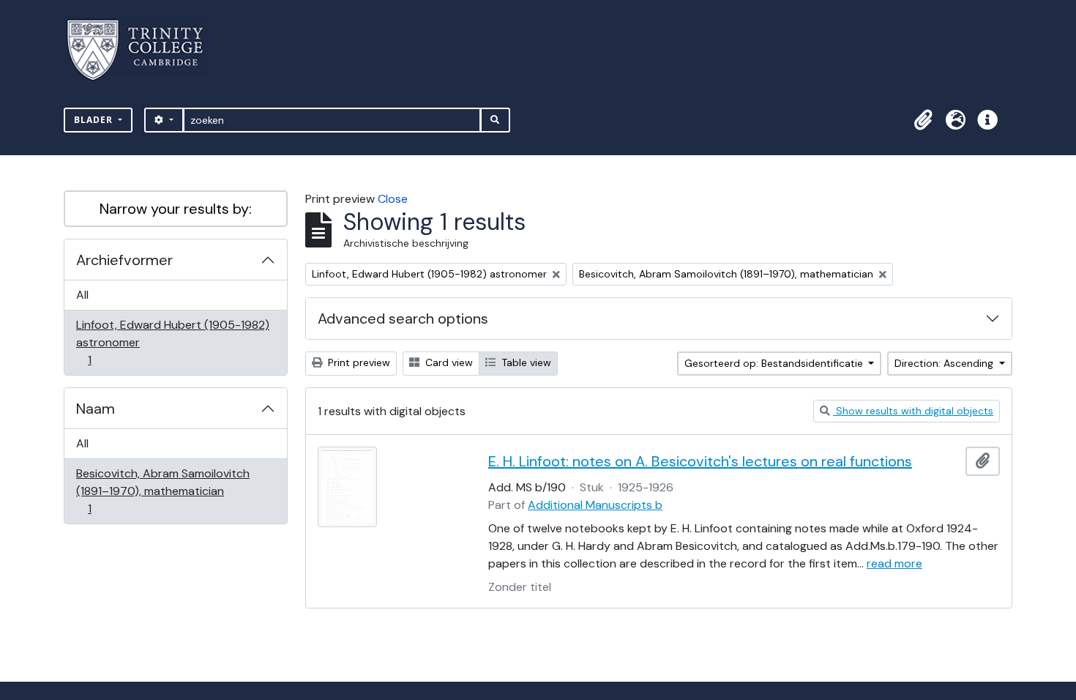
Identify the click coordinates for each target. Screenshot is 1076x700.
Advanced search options (403, 318)
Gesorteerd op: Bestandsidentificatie (775, 363)
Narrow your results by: (176, 208)
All (82, 294)
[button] (923, 120)
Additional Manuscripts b (595, 505)
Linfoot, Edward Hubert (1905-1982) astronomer (172, 342)
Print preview (357, 362)
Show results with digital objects (913, 410)
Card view (447, 362)
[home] (144, 50)
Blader (95, 119)
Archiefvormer (124, 259)
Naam (95, 408)
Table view (524, 362)
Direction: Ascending (945, 363)
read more (894, 563)
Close (393, 198)
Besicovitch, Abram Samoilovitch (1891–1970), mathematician (162, 490)
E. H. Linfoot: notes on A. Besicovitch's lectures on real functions (700, 461)
